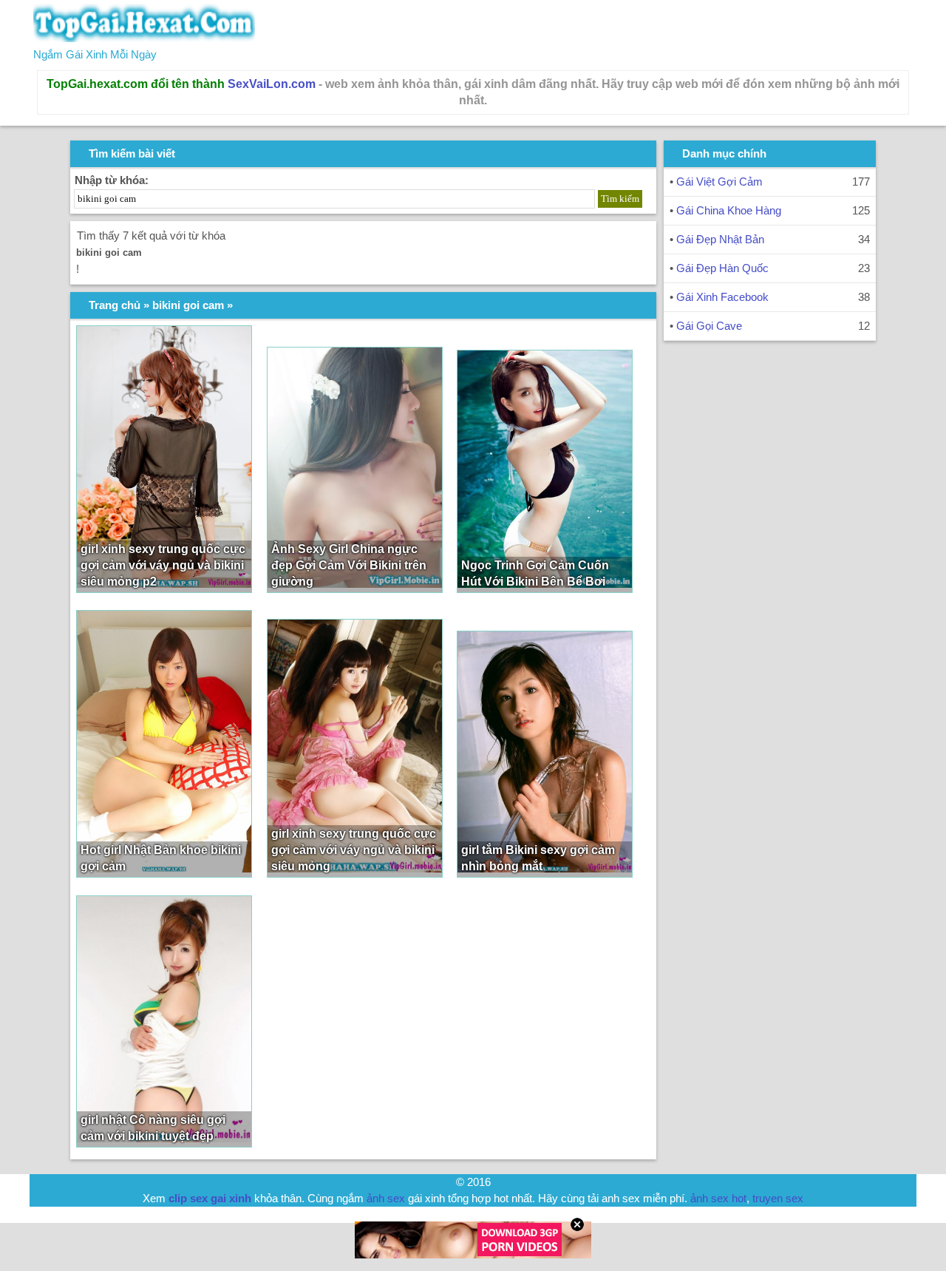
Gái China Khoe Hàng (728, 210)
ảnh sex (386, 1198)
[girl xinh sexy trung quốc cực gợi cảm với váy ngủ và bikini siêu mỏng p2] (164, 459)
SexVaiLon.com (272, 84)
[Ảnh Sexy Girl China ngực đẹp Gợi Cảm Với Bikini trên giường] (355, 470)
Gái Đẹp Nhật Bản (720, 239)
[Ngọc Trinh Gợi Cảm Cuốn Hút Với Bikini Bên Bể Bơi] (544, 471)
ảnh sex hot (718, 1198)
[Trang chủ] (144, 38)
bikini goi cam (188, 305)
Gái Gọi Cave (709, 325)
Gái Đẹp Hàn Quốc (722, 268)
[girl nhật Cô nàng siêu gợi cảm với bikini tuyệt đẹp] (164, 1021)
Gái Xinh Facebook (722, 297)
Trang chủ (114, 305)
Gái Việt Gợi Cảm (719, 181)
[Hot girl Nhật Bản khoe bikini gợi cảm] (164, 744)
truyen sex (777, 1198)
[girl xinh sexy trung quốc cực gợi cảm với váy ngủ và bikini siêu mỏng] (355, 748)
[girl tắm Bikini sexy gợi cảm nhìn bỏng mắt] (544, 754)
